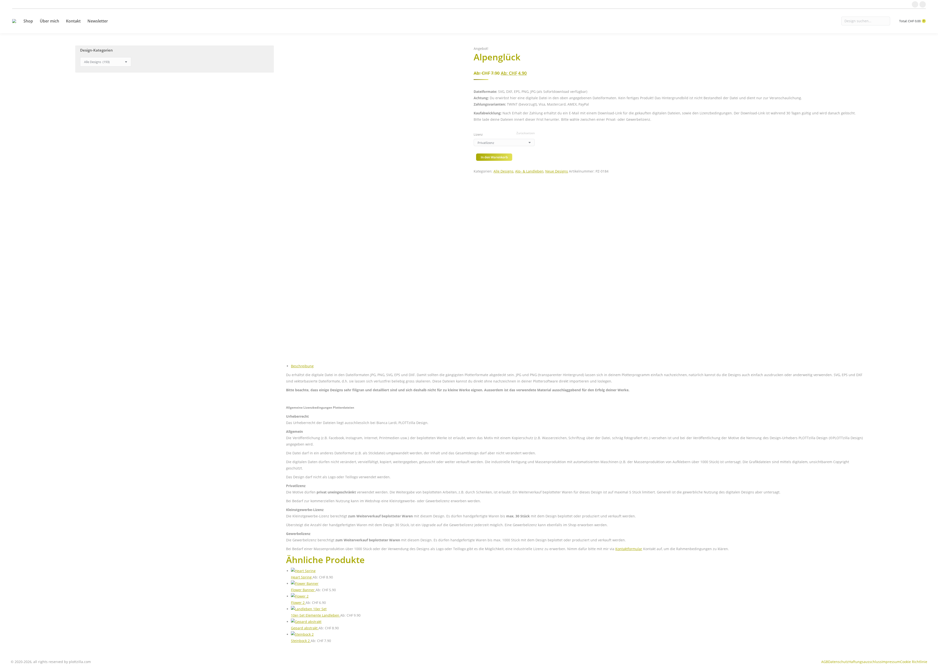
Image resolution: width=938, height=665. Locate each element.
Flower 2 (298, 602)
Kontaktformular (628, 548)
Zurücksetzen (525, 133)
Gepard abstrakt (305, 628)
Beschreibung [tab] (302, 366)
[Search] (865, 21)
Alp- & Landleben (529, 171)
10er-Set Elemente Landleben (315, 615)
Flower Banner (303, 590)
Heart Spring (302, 577)
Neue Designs (556, 171)
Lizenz (478, 134)
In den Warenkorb (494, 157)
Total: (911, 21)
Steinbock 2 (301, 640)
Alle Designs (503, 171)
